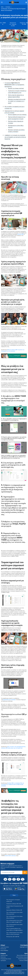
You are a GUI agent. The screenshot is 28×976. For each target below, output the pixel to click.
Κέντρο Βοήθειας (4, 950)
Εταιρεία (3, 953)
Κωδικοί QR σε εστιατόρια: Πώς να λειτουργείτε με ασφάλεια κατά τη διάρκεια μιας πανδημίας (12, 784)
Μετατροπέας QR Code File (12, 936)
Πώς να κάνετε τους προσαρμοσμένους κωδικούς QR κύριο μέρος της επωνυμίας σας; (13, 747)
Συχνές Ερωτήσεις (5, 947)
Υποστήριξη (23, 945)
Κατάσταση (3, 957)
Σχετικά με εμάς (4, 955)
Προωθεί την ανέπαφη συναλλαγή (16, 88)
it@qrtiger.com (23, 947)
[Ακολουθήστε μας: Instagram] (14, 879)
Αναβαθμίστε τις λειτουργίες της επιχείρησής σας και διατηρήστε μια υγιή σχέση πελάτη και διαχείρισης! (15, 137)
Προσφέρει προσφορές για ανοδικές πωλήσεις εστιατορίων (16, 131)
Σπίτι (2, 7)
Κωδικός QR (20, 234)
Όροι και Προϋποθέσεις (22, 955)
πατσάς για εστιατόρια (10, 699)
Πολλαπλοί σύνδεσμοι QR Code (13, 903)
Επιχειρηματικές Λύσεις (6, 958)
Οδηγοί (3, 945)
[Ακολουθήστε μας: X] (22, 879)
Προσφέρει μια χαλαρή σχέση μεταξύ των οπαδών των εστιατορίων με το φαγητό (16, 101)
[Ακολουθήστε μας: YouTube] (9, 879)
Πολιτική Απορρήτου (22, 958)
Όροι (25, 953)
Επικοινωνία (3, 948)
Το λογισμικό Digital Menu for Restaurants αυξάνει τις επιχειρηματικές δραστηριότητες (14, 84)
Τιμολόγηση (3, 960)
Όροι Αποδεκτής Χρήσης (21, 957)
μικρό (4, 699)
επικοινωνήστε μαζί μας (10, 855)
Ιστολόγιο (8, 7)
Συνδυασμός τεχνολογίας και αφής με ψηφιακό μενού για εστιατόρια (13, 9)
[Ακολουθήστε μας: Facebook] (18, 879)
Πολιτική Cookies (23, 960)
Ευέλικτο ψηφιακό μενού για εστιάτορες (17, 114)
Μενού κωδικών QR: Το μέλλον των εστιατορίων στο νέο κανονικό (12, 350)
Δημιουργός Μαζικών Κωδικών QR (14, 910)
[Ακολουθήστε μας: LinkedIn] (5, 879)
